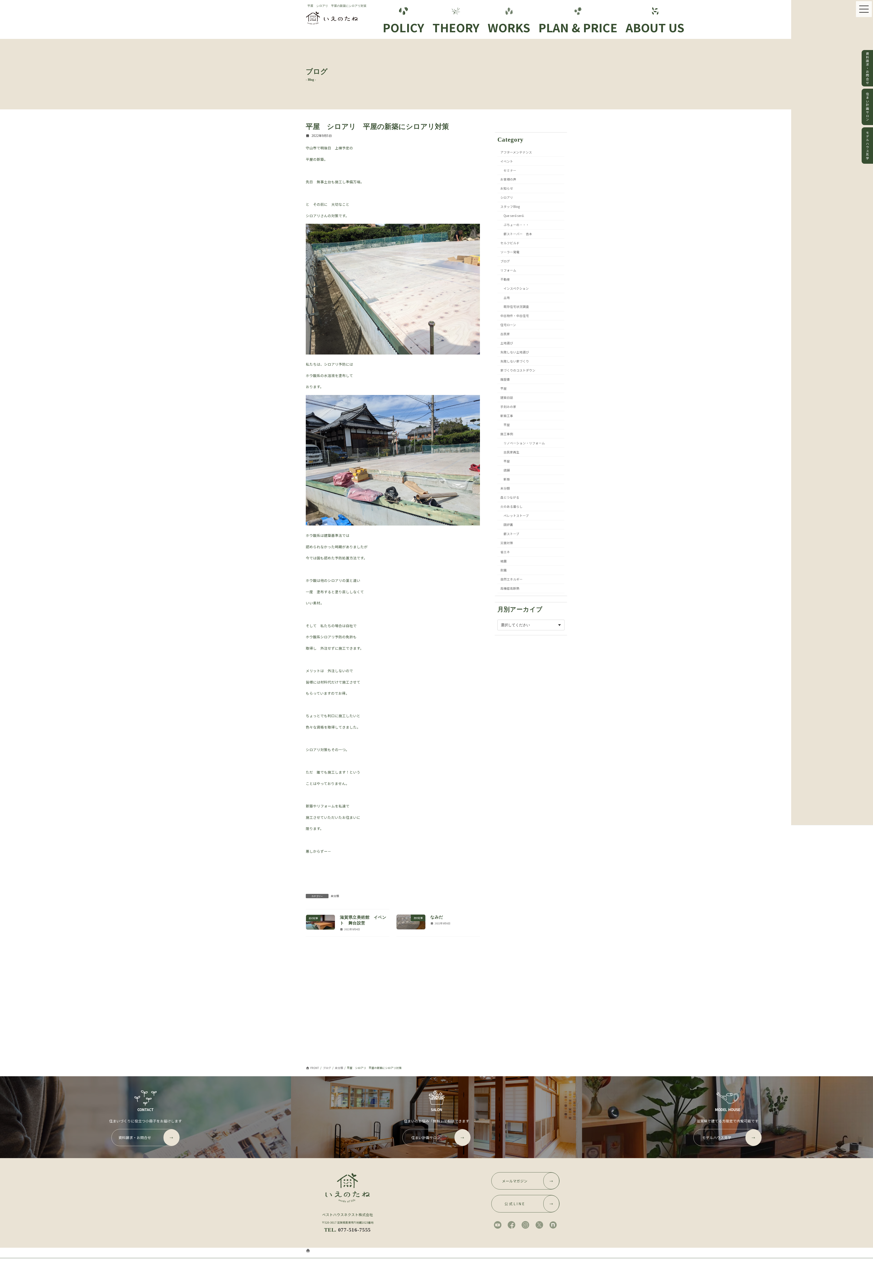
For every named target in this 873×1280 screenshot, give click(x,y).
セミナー (510, 170)
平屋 (504, 388)
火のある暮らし (512, 506)
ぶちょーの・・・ (516, 224)
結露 (504, 561)
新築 (507, 479)
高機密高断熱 (510, 588)
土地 (507, 297)
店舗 (507, 470)
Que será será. (514, 215)
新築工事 (507, 415)
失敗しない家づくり (515, 361)
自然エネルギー (512, 579)
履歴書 (505, 379)
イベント (507, 161)
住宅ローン (508, 324)
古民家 (505, 334)
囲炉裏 (508, 524)
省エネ (505, 552)
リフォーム (509, 270)
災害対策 (507, 543)
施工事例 (507, 433)
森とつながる (510, 497)
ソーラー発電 (510, 252)
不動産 (505, 279)
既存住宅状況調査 (516, 306)
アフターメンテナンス (516, 152)
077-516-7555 (354, 1230)
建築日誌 (507, 397)
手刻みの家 (509, 406)
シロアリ (507, 197)
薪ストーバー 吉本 (518, 233)
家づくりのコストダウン (518, 370)
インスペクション (516, 288)
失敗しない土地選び (515, 352)
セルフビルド (510, 243)
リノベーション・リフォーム (524, 442)
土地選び (507, 343)
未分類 (335, 896)
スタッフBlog (510, 206)
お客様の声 (509, 179)
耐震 (504, 570)
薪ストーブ (511, 533)
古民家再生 (511, 452)
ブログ (505, 261)
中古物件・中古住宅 (515, 315)
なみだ (436, 917)
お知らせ (507, 188)
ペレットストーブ (516, 515)
